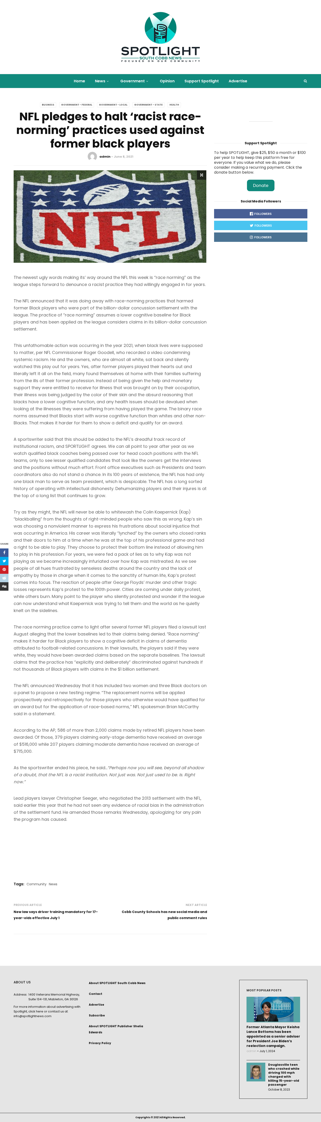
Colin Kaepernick (160, 512)
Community (37, 884)
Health (174, 104)
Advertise (238, 81)
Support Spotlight (201, 81)
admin (104, 156)
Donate (260, 185)
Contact (95, 994)
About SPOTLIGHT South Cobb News (117, 983)
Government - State (148, 104)
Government (132, 81)
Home (79, 81)
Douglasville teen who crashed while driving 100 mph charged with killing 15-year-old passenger (283, 1075)
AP (52, 730)
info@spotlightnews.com (32, 1016)
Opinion (167, 81)
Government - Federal (76, 104)
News (100, 81)
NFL (124, 277)
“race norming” (170, 277)
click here (35, 1011)
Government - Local (113, 104)
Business (48, 104)
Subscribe (97, 1015)
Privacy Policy (100, 1043)
